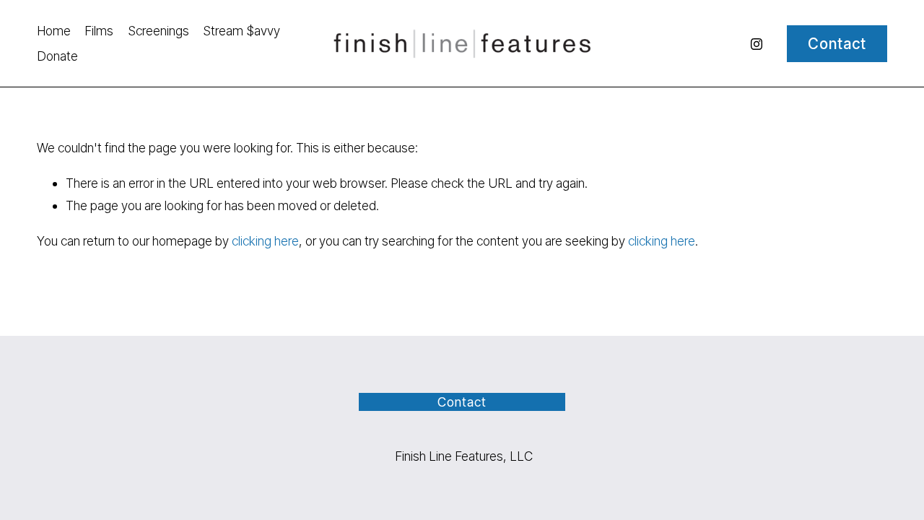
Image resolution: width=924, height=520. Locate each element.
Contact (837, 44)
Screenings (158, 30)
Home (54, 30)
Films (98, 30)
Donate (57, 56)
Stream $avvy (241, 30)
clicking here (265, 240)
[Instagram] (756, 44)
